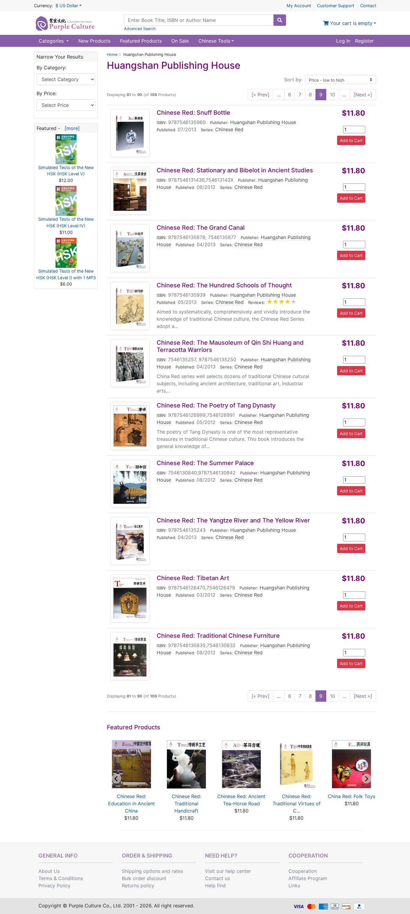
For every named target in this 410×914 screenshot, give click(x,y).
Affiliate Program (307, 878)
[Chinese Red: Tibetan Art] (129, 598)
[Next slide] (366, 778)
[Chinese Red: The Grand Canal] (129, 248)
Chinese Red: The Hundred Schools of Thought (224, 285)
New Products (94, 41)
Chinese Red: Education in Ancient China (131, 803)
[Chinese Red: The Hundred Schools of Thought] (129, 305)
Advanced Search (140, 28)
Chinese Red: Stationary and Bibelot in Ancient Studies (235, 170)
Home (112, 54)
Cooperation (302, 871)
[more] (71, 128)
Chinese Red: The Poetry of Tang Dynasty (216, 405)
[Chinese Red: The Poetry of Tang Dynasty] (129, 425)
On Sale (180, 41)
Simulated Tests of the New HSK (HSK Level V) (66, 171)
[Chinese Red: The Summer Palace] (129, 483)
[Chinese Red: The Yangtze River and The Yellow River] (129, 540)
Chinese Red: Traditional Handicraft (186, 803)
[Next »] (363, 95)
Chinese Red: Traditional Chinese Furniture (218, 635)
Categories (52, 41)
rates (177, 871)
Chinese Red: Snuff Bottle (193, 112)
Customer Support (335, 5)
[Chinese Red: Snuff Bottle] (129, 133)
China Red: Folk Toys (351, 796)
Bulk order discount (144, 878)
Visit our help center (228, 871)
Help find (215, 885)
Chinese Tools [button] (214, 41)
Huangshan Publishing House (263, 122)
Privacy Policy (54, 885)
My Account (299, 5)
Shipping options (141, 871)
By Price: (46, 93)
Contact (368, 5)
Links (294, 885)
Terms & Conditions (60, 878)
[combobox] (199, 20)
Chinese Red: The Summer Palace (205, 463)
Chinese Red (229, 129)
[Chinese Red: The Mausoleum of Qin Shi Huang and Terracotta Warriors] (129, 363)
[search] (279, 20)
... (279, 95)
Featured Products (141, 41)
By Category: (51, 68)
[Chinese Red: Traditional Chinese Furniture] (129, 656)
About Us (49, 871)
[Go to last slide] (116, 778)
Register (364, 41)
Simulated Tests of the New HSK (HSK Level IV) (66, 222)
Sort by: (293, 80)
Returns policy (138, 885)
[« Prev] (261, 95)
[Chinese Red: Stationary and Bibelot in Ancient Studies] (129, 190)
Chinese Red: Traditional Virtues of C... (297, 803)
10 (332, 95)
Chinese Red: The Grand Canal (201, 227)
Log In (343, 41)
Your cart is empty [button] (350, 23)
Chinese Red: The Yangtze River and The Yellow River (233, 520)
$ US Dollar (67, 5)
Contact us (217, 878)
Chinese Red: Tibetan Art (193, 578)
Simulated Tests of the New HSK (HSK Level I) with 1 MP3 (66, 274)
